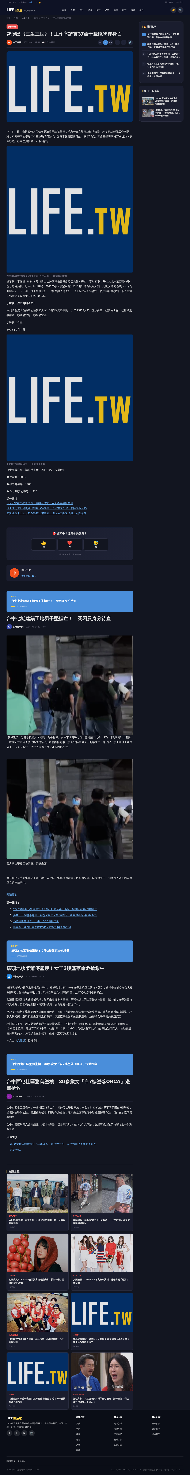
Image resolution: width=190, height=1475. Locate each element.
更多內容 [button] (118, 1417)
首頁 (64, 10)
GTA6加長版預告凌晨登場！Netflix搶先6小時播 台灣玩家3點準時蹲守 (55, 909)
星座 (142, 10)
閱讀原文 (12, 894)
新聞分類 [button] (80, 1417)
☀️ (173, 10)
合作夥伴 (156, 1423)
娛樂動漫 (25, 18)
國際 (133, 10)
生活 (81, 10)
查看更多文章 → (29, 576)
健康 (90, 10)
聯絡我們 (179, 2)
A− (100, 42)
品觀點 (21, 1040)
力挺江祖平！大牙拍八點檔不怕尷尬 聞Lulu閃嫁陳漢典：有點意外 (46, 513)
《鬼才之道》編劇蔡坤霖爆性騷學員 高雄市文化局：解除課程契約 (47, 508)
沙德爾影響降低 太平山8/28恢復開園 (36, 921)
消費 (107, 10)
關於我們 (169, 2)
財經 (98, 10)
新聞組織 (118, 1445)
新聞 (73, 10)
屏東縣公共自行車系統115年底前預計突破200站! (42, 927)
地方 (124, 10)
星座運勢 (118, 1434)
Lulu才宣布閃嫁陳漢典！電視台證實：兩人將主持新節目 (40, 503)
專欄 (116, 10)
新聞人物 (118, 1439)
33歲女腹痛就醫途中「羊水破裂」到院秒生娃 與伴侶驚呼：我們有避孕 (53, 1143)
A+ (110, 42)
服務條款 (21, 1461)
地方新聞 (118, 1423)
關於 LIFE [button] (156, 1417)
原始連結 (15, 1149)
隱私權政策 (11, 1461)
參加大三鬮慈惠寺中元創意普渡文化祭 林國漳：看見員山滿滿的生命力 (55, 915)
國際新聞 (118, 1429)
